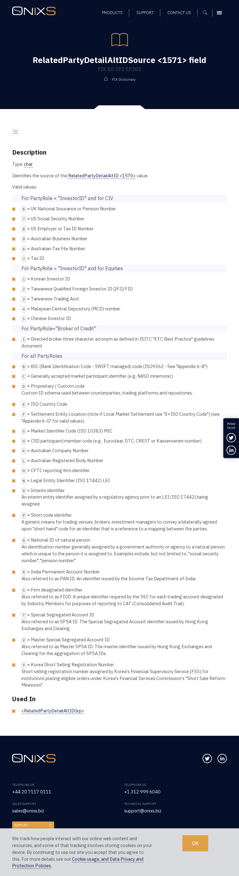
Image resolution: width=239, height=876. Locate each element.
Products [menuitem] (112, 12)
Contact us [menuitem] (179, 12)
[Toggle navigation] (15, 131)
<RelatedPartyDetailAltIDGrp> (52, 711)
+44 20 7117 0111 (31, 792)
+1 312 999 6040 (142, 792)
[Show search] (207, 13)
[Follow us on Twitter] (207, 758)
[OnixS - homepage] (35, 12)
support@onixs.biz (143, 811)
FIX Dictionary (124, 79)
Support (21, 825)
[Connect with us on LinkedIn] (222, 758)
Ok (195, 843)
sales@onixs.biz (28, 811)
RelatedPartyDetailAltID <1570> (102, 176)
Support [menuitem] (145, 12)
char (28, 164)
